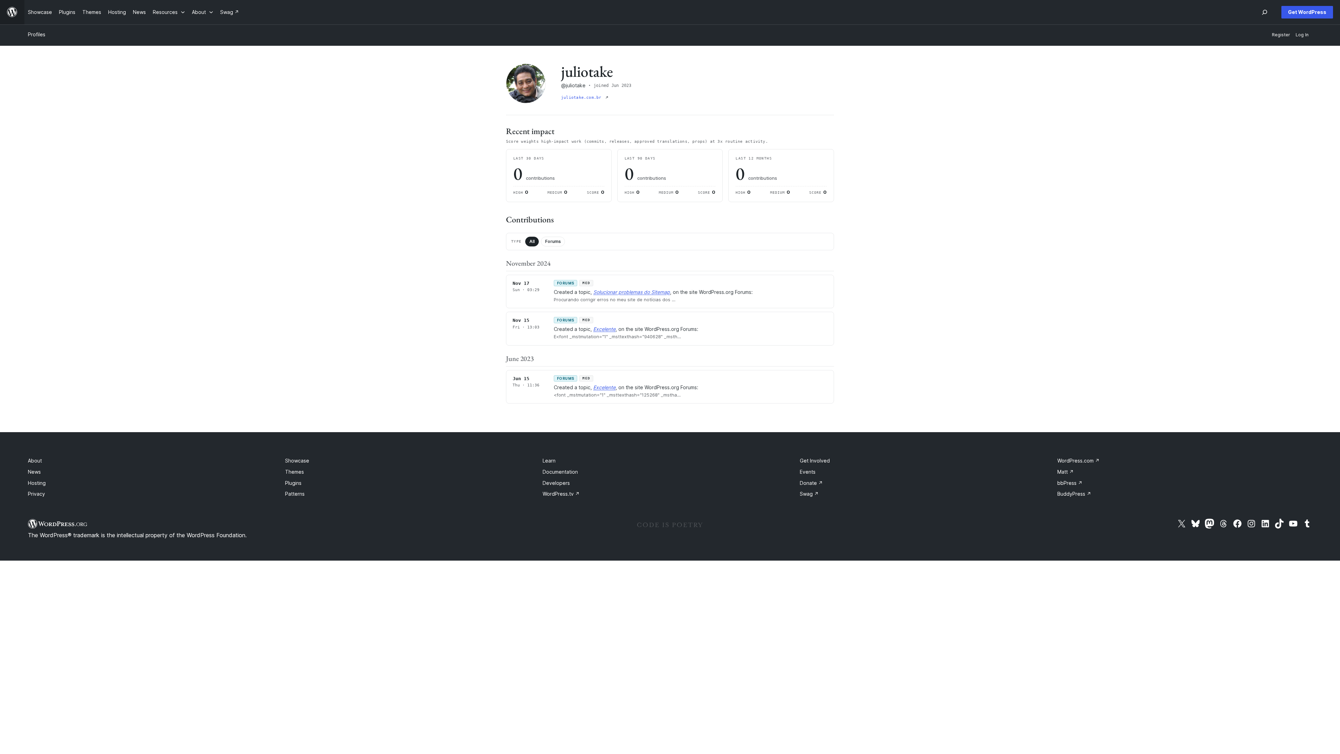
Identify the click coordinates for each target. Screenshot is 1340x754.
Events (808, 472)
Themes (294, 472)
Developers (556, 483)
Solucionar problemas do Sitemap (631, 292)
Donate (811, 483)
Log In (1302, 34)
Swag (809, 494)
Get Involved (815, 461)
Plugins (293, 483)
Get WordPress (1307, 12)
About (35, 461)
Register (1281, 34)
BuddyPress (1074, 494)
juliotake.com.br (582, 97)
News (34, 472)
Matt (1065, 472)
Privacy (36, 494)
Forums (553, 241)
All (532, 241)
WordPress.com (1078, 461)
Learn (549, 461)
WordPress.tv (561, 494)
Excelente (604, 329)
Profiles (36, 34)
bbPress (1069, 483)
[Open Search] (1264, 12)
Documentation (560, 472)
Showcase (297, 461)
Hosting (37, 483)
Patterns (295, 494)
